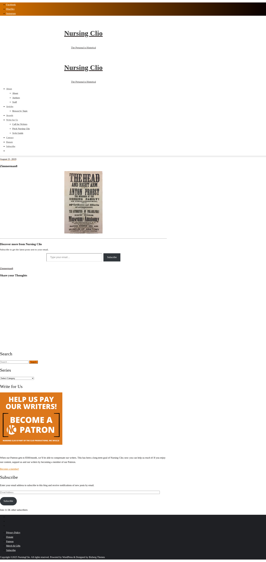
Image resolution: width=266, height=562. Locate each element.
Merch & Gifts (13, 545)
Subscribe (112, 257)
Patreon (10, 541)
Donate (9, 537)
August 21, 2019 (8, 159)
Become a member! (9, 469)
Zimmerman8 (6, 268)
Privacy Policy (13, 532)
